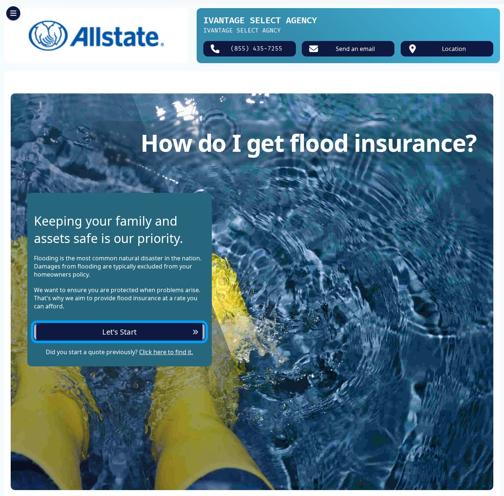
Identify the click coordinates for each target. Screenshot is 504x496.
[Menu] (13, 13)
